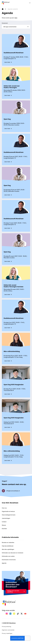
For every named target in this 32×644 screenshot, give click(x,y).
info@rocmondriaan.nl (13, 491)
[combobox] (16, 27)
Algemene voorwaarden (8, 630)
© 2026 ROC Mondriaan (9, 623)
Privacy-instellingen (7, 633)
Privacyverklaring (6, 626)
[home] (6, 2)
